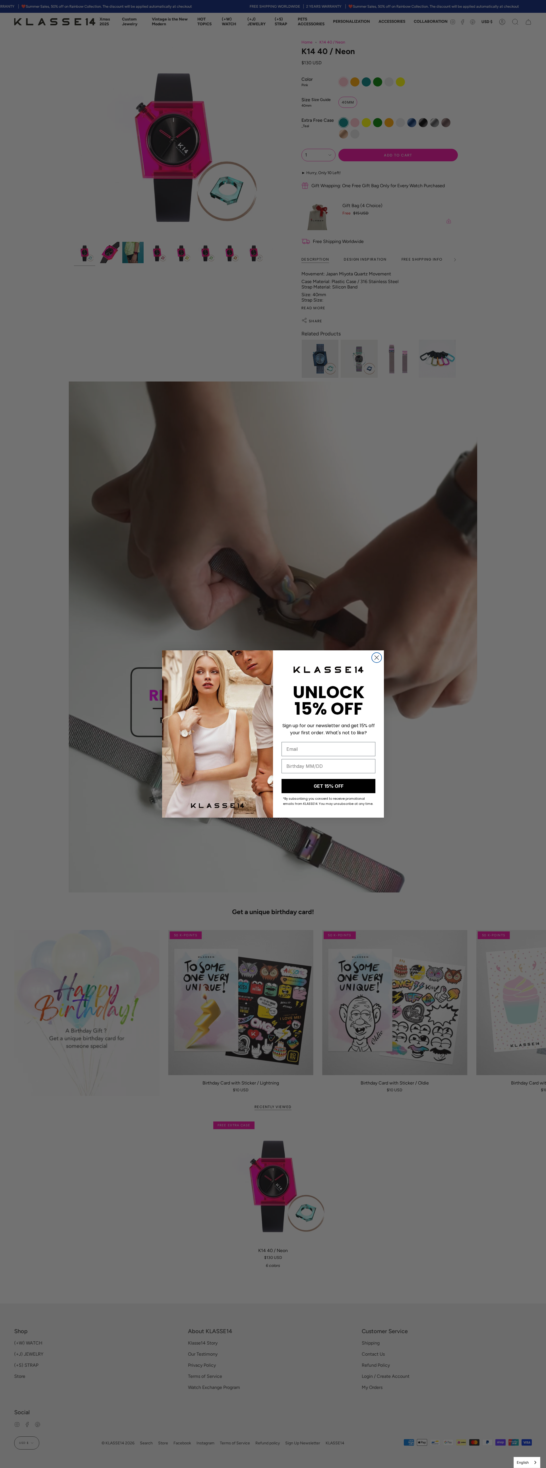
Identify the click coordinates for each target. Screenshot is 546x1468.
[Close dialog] (377, 658)
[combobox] (527, 1462)
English (523, 1462)
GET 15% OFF (329, 786)
